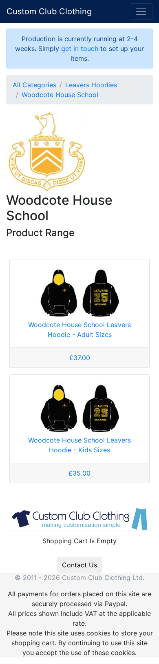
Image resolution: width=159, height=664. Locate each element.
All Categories (34, 85)
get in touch (79, 48)
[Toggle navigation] (141, 11)
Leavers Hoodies (91, 85)
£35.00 (79, 473)
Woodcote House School (60, 95)
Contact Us (79, 565)
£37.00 (79, 358)
